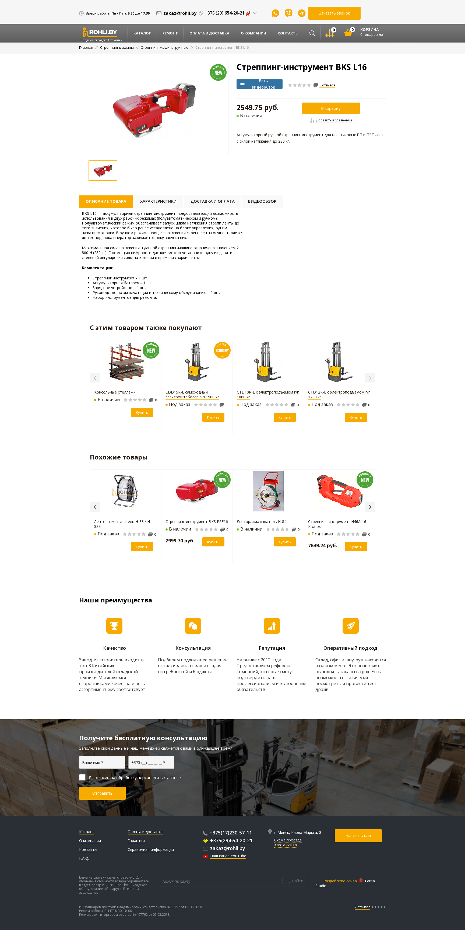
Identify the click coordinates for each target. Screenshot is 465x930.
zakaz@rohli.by (227, 848)
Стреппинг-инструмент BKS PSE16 (196, 521)
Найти (297, 880)
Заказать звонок (334, 13)
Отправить (102, 793)
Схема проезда (288, 840)
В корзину (331, 108)
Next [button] (370, 377)
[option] (153, 109)
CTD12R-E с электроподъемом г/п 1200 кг (339, 394)
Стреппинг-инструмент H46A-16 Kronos (337, 524)
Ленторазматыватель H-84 (261, 521)
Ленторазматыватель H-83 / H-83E (122, 524)
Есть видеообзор (263, 84)
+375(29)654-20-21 (231, 840)
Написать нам (358, 835)
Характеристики (158, 201)
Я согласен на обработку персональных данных (135, 777)
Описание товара (106, 201)
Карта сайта (285, 844)
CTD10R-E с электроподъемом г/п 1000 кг (268, 394)
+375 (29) (225, 13)
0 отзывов (327, 85)
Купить (142, 412)
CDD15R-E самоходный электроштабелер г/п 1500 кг (192, 394)
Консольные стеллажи (115, 392)
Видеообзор (262, 201)
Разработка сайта (340, 880)
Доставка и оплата (213, 201)
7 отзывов (362, 907)
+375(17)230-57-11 (231, 832)
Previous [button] (95, 377)
